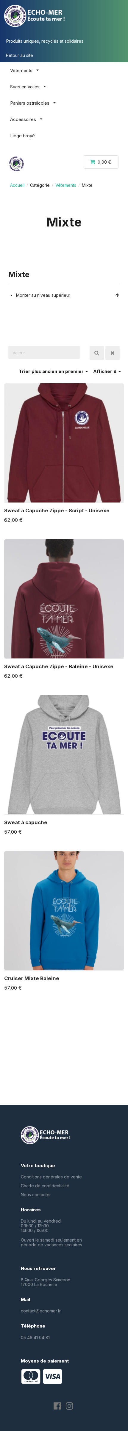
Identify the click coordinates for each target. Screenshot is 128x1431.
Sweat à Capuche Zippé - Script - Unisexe (57, 510)
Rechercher (97, 353)
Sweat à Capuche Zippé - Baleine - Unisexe (58, 666)
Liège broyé (22, 135)
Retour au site (19, 55)
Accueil (17, 185)
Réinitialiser (112, 353)
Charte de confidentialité (45, 1185)
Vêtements (65, 185)
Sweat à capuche (25, 822)
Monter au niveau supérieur (43, 295)
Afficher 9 (105, 371)
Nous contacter (36, 1194)
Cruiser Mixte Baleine (31, 978)
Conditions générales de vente (51, 1176)
